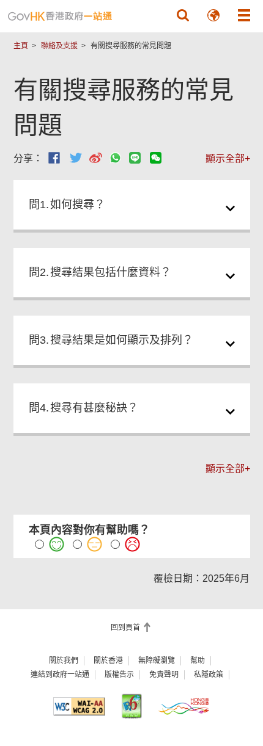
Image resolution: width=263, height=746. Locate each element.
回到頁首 (126, 627)
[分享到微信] (155, 158)
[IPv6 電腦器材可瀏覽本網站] (131, 706)
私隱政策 (208, 674)
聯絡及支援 (59, 46)
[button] (183, 15)
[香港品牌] (184, 706)
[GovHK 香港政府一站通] (60, 16)
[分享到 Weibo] (95, 158)
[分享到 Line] (135, 158)
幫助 (197, 660)
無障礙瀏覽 (156, 660)
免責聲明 (164, 674)
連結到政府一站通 (60, 674)
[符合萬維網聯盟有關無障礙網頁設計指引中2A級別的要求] (79, 706)
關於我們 (63, 660)
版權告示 (119, 674)
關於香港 (108, 660)
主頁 (20, 46)
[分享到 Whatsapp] (115, 158)
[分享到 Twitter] (76, 158)
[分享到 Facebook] (54, 158)
